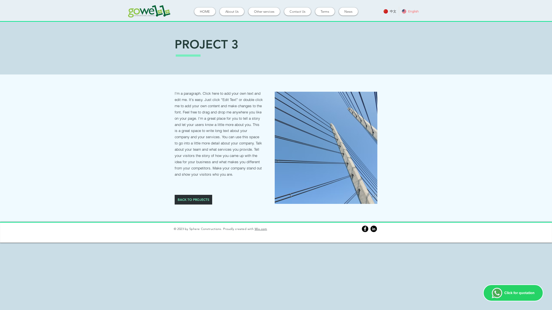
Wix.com (261, 229)
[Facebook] (365, 229)
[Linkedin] (373, 229)
